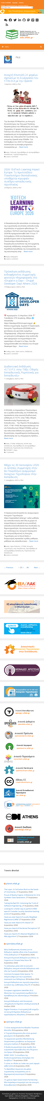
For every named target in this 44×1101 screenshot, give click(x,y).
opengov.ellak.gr (14, 1021)
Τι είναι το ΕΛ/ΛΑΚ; (6, 2)
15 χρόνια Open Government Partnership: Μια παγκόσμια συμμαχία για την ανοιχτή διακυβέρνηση (21, 1082)
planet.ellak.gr (13, 883)
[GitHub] (24, 20)
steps (15, 450)
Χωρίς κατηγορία (12, 257)
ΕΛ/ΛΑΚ (3, 5)
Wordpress (37, 1094)
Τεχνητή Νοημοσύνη (20, 154)
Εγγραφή (14, 2)
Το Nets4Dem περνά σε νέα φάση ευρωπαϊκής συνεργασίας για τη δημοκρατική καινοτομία (17, 1071)
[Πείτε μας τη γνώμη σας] (5, 20)
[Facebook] (10, 20)
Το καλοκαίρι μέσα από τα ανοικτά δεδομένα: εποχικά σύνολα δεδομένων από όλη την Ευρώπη (21, 968)
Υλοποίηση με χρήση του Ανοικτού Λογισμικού (17, 1094)
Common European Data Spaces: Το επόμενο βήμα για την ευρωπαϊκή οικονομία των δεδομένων (18, 976)
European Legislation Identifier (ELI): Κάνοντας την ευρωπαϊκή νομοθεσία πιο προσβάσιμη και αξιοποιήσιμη (20, 993)
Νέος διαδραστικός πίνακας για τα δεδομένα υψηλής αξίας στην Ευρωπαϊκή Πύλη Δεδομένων (21, 952)
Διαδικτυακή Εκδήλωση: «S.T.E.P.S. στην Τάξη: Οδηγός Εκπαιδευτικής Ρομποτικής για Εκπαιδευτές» (21, 371)
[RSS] (7, 24)
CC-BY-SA (22, 1098)
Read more (23, 147)
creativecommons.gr (11, 5)
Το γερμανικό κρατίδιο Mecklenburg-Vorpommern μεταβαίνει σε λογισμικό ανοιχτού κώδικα (19, 1041)
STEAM (12, 443)
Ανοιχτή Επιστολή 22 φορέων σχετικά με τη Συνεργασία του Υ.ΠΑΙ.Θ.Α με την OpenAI (21, 78)
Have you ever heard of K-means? (17, 922)
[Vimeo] (32, 20)
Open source (20, 351)
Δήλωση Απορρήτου (22, 1096)
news (7, 152)
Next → (37, 567)
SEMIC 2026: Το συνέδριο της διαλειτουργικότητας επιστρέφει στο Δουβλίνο (19, 1057)
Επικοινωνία (31, 1098)
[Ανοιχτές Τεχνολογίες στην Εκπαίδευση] (22, 34)
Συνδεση (21, 2)
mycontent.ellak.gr (23, 5)
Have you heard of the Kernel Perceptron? (20, 928)
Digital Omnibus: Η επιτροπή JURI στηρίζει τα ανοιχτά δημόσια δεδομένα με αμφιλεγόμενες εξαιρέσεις (21, 1012)
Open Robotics (15, 546)
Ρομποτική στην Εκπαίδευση (22, 448)
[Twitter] (15, 20)
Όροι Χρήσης (9, 1096)
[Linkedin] (19, 20)
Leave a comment (12, 157)
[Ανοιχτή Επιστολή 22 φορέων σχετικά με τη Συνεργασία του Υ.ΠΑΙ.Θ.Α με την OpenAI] (22, 102)
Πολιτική (13, 152)
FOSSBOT (9, 450)
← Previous (8, 567)
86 (28, 567)
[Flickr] (37, 20)
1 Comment (10, 452)
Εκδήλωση (28, 351)
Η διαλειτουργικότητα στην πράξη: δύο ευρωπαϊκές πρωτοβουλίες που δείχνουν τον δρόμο (21, 1049)
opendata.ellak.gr (14, 943)
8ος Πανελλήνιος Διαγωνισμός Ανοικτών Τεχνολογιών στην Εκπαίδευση (22, 13)
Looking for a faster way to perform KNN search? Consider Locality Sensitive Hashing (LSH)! (21, 911)
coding (8, 351)
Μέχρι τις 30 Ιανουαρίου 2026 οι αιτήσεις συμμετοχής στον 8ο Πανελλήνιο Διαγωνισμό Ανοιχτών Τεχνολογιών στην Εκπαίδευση (21, 471)
